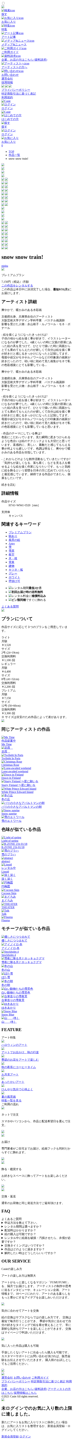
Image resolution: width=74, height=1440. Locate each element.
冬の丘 (5, 799)
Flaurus (5, 920)
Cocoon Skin (8, 893)
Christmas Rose (10, 764)
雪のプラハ (8, 854)
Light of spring (9, 840)
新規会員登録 (10, 1436)
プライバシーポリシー (15, 89)
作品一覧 (14, 155)
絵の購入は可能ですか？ (20, 1234)
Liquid (5, 871)
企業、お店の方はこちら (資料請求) (24, 1389)
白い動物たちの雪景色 (15, 992)
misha (4, 265)
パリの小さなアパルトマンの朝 (21, 806)
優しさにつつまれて (14, 940)
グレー (13, 573)
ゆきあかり (8, 1007)
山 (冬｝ (9, 1021)
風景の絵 (14, 539)
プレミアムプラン (20, 532)
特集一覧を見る (11, 1100)
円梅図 (5, 886)
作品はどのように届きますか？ (24, 1249)
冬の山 (5, 969)
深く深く (7, 878)
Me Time (6, 744)
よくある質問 (10, 606)
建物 (11, 565)
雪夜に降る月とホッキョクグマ (21, 962)
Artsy (12, 543)
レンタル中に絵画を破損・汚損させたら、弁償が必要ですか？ (36, 1239)
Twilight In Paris (10, 758)
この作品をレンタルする (17, 285)
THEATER (8, 907)
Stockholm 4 (8, 955)
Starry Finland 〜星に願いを (18, 785)
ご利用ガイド (40, 1377)
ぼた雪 (5, 977)
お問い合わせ (22, 1377)
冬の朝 (5, 984)
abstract (5, 861)
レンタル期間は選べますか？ (23, 1226)
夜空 (11, 554)
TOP (11, 151)
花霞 (5, 751)
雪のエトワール (11, 820)
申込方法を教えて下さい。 (21, 1222)
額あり (13, 536)
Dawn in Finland (11, 777)
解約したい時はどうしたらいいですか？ (30, 1253)
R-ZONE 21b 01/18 (12, 847)
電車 (11, 562)
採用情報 (7, 82)
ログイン (25, 1436)
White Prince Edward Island (17, 791)
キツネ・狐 (16, 569)
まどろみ (7, 900)
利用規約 (7, 97)
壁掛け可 (14, 581)
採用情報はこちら (25, 1392)
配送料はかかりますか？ (20, 1230)
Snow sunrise (9, 813)
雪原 (11, 550)
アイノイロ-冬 (10, 948)
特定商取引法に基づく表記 (18, 93)
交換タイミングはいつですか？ (24, 1245)
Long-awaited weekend (14, 771)
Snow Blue (7, 1014)
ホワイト (14, 577)
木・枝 (13, 558)
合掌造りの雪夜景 (12, 1000)
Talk (3, 913)
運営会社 (7, 78)
